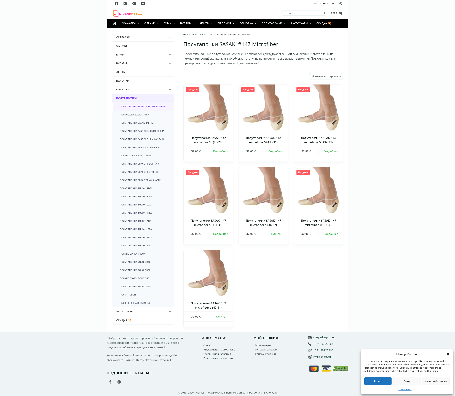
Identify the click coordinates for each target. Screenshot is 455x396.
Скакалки (129, 23)
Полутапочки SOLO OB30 (135, 270)
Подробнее (220, 151)
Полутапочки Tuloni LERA (136, 229)
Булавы (185, 23)
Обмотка (246, 23)
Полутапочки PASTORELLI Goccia (140, 147)
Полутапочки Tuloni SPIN (136, 237)
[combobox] (302, 13)
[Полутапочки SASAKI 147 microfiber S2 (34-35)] (208, 192)
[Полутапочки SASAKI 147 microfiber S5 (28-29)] (208, 109)
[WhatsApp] (134, 3)
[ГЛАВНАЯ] (184, 35)
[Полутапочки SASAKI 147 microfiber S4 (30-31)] (263, 109)
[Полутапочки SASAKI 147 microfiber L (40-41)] (208, 274)
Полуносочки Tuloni (133, 253)
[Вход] (340, 3)
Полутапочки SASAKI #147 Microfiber (142, 106)
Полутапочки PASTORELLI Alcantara (142, 139)
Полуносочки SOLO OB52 (135, 278)
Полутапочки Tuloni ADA (135, 221)
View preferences (436, 381)
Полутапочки (272, 23)
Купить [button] (276, 234)
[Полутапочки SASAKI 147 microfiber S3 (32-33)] (318, 109)
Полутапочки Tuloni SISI (135, 245)
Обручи (149, 23)
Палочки (224, 23)
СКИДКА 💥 (323, 23)
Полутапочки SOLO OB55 (135, 286)
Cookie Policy (405, 389)
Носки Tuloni (128, 294)
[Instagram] (125, 3)
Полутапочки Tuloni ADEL (136, 188)
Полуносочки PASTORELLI (135, 155)
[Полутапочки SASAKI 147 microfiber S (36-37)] (263, 192)
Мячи (168, 23)
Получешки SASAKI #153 (134, 114)
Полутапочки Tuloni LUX (135, 204)
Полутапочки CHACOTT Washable (140, 180)
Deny (407, 381)
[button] (448, 354)
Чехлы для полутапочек (135, 302)
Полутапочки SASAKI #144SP (137, 122)
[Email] (143, 3)
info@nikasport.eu (324, 337)
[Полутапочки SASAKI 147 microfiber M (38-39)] (318, 192)
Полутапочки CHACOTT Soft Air (139, 163)
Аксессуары (299, 23)
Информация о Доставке (219, 349)
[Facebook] (116, 3)
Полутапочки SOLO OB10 (135, 261)
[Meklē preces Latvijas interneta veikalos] (340, 368)
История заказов (266, 349)
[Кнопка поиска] (324, 13)
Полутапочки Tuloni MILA (136, 212)
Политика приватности (218, 358)
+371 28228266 (323, 343)
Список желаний (265, 354)
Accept (378, 381)
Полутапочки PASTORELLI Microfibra (142, 131)
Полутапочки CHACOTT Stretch (139, 171)
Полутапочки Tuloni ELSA (136, 196)
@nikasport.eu (322, 356)
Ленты (204, 23)
